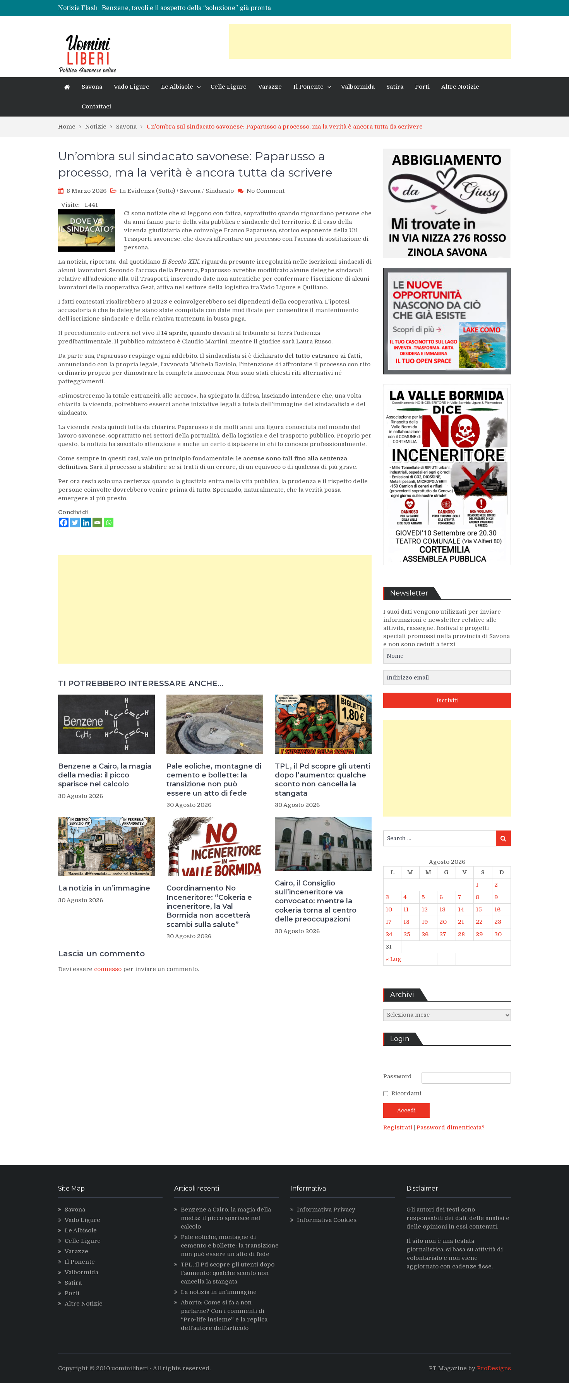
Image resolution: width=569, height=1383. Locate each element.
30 (498, 934)
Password (397, 1076)
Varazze (270, 86)
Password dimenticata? (450, 1127)
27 (442, 934)
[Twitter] (75, 522)
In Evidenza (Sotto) (147, 190)
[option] (216, 10)
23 (497, 921)
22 (479, 921)
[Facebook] (64, 522)
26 (425, 934)
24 (389, 934)
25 (406, 934)
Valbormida (358, 86)
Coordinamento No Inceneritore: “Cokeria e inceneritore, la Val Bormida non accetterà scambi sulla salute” (209, 906)
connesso (108, 969)
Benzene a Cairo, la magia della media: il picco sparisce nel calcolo (104, 775)
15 (479, 909)
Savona (92, 86)
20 (443, 921)
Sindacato (220, 190)
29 (479, 934)
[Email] (97, 522)
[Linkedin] (86, 522)
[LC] (447, 380)
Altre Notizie (460, 86)
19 (425, 921)
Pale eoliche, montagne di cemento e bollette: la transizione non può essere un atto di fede (213, 780)
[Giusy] (447, 264)
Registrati (398, 1127)
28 (461, 934)
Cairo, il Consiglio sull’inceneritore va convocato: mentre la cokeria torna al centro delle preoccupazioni (315, 901)
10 (389, 909)
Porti (422, 86)
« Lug (393, 959)
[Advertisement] (370, 41)
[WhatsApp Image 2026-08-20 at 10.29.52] (447, 571)
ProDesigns (494, 1368)
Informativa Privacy (326, 1209)
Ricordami (406, 1093)
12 (425, 909)
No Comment (266, 190)
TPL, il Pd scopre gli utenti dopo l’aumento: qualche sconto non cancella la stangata (322, 780)
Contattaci (96, 106)
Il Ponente (308, 86)
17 (389, 921)
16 (497, 909)
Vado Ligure (131, 86)
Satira (394, 86)
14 (461, 909)
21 (461, 921)
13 (442, 909)
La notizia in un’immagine (104, 888)
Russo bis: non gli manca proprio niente (162, 10)
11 (406, 909)
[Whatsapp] (108, 522)
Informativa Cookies (326, 1220)
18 (406, 921)
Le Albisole (177, 86)
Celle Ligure (229, 86)
